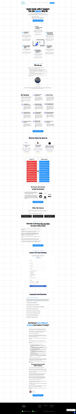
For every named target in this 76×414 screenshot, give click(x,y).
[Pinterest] (52, 407)
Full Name (31, 260)
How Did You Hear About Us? (33, 277)
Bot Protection (31, 280)
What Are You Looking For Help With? (34, 270)
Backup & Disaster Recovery (33, 274)
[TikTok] (53, 405)
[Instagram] (38, 86)
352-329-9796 (38, 258)
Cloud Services (31, 273)
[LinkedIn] (39, 86)
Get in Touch (39, 407)
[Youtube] (52, 405)
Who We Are (32, 2)
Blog (47, 2)
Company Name (31, 265)
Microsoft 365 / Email (32, 275)
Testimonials (39, 2)
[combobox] (38, 279)
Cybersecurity (31, 272)
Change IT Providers (44, 2)
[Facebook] (36, 86)
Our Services (35, 2)
